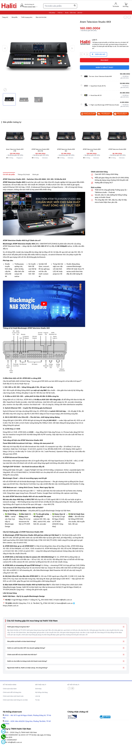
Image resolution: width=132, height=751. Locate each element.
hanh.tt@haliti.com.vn (63, 600)
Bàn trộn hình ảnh (41, 17)
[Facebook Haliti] (69, 688)
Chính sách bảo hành (10, 689)
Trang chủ (5, 17)
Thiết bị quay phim (26, 17)
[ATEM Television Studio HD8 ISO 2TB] (40, 136)
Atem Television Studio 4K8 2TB (14, 150)
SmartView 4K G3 (96, 95)
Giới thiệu (38, 689)
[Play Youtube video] (44, 304)
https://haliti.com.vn (10, 606)
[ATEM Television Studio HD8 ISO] (66, 136)
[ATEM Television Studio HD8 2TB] (92, 136)
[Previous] (5, 48)
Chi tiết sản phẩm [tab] (9, 174)
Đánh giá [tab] (35, 174)
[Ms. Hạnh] (3, 726)
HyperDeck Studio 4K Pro (98, 86)
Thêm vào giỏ (100, 54)
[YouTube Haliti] (72, 688)
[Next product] (125, 17)
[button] (125, 5)
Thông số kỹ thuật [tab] (24, 174)
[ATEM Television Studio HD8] (117, 136)
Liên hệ (79, 12)
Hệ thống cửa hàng (41, 692)
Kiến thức (73, 12)
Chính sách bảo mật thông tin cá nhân (15, 700)
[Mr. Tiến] (3, 736)
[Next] (71, 48)
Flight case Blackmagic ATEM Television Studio (105, 105)
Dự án (67, 12)
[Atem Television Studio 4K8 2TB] (15, 136)
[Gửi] (75, 5)
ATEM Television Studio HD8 (117, 149)
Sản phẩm (15, 17)
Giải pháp (52, 12)
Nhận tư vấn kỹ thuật (104, 67)
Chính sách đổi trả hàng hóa (12, 692)
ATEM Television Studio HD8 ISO (66, 150)
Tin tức (37, 700)
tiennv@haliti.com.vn (65, 603)
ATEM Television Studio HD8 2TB (91, 150)
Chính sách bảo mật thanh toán (13, 696)
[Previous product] (129, 17)
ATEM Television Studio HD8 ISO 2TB (40, 150)
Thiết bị (59, 12)
